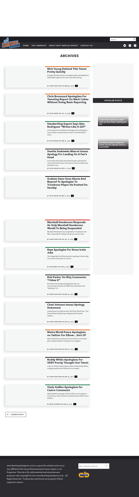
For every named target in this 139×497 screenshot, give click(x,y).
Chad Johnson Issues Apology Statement (66, 306)
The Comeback (38, 45)
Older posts (17, 414)
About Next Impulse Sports (63, 45)
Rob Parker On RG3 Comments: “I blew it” (66, 279)
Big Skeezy (54, 267)
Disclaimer (40, 457)
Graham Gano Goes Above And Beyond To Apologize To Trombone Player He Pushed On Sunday (67, 183)
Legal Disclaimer (13, 457)
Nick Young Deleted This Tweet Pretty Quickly (67, 70)
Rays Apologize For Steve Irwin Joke (66, 251)
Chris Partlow (56, 86)
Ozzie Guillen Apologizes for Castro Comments (65, 389)
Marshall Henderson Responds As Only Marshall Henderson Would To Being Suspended (66, 225)
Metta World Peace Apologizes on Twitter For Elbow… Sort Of (66, 334)
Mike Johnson (55, 404)
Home (26, 45)
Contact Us (87, 45)
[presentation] (25, 77)
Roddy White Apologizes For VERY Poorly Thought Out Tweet (67, 361)
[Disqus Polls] (114, 178)
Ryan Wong (54, 113)
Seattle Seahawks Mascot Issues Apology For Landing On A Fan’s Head (67, 154)
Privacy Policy (28, 457)
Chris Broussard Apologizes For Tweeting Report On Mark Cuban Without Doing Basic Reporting (68, 99)
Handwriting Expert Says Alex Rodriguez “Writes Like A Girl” (66, 125)
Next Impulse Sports (88, 466)
